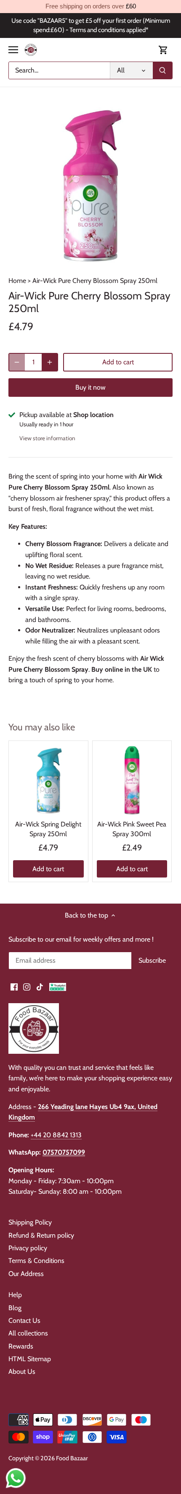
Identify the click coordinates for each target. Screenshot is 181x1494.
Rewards (20, 1346)
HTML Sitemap (29, 1359)
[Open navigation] (13, 49)
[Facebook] (14, 986)
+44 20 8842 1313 (56, 1135)
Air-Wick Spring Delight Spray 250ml (48, 828)
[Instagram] (26, 986)
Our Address (26, 1274)
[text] (90, 7)
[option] (90, 185)
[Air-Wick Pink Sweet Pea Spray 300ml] (132, 780)
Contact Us (24, 1320)
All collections (28, 1333)
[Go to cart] (163, 50)
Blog (14, 1308)
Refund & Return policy (41, 1235)
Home (17, 281)
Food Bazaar (72, 1458)
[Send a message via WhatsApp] (15, 1478)
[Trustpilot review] (57, 986)
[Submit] (162, 70)
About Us (21, 1371)
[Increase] (50, 362)
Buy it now (90, 387)
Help (15, 1295)
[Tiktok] (39, 986)
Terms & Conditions (36, 1261)
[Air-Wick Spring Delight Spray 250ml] (48, 780)
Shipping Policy (30, 1222)
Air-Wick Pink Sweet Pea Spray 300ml (131, 828)
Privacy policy (27, 1248)
